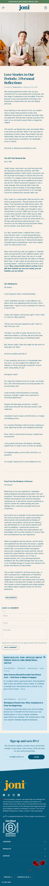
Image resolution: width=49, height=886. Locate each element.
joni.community (11, 598)
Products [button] (7, 849)
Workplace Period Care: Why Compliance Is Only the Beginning (23, 704)
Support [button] (6, 856)
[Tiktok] (9, 795)
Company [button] (7, 842)
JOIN (36, 757)
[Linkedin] (19, 795)
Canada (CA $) (23, 877)
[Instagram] (14, 795)
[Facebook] (4, 795)
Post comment (10, 647)
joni (5, 882)
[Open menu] (5, 7)
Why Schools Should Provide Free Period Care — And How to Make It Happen (22, 676)
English (7, 877)
